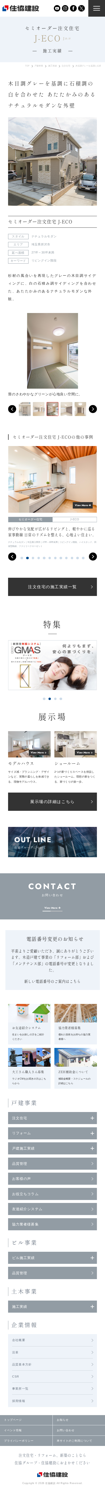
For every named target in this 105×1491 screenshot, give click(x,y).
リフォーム (21, 1133)
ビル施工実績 (23, 1258)
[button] (12, 409)
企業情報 (24, 1325)
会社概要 (18, 1340)
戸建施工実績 (23, 1148)
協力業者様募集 (25, 1224)
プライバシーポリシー (19, 1440)
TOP (27, 65)
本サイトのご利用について (74, 1440)
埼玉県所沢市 (41, 244)
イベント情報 (13, 1430)
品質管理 (19, 1164)
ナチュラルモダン (44, 236)
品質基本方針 (22, 1364)
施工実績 (52, 65)
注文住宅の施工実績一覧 (52, 586)
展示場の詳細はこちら (52, 801)
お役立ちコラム (25, 1194)
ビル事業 (24, 1242)
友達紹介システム (27, 1209)
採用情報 (18, 1400)
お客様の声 (21, 1179)
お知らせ (63, 1419)
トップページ (13, 1419)
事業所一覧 (20, 1388)
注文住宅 (66, 65)
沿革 (15, 1352)
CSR (15, 1376)
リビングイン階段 (44, 260)
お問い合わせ (66, 1430)
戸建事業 (38, 65)
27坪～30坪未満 (43, 252)
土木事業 (24, 1291)
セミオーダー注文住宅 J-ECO (40, 221)
